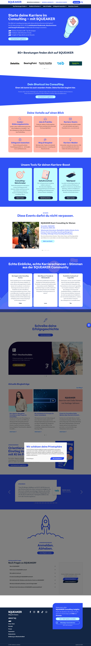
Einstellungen (30, 458)
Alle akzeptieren (57, 458)
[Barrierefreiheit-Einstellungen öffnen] (89, 325)
